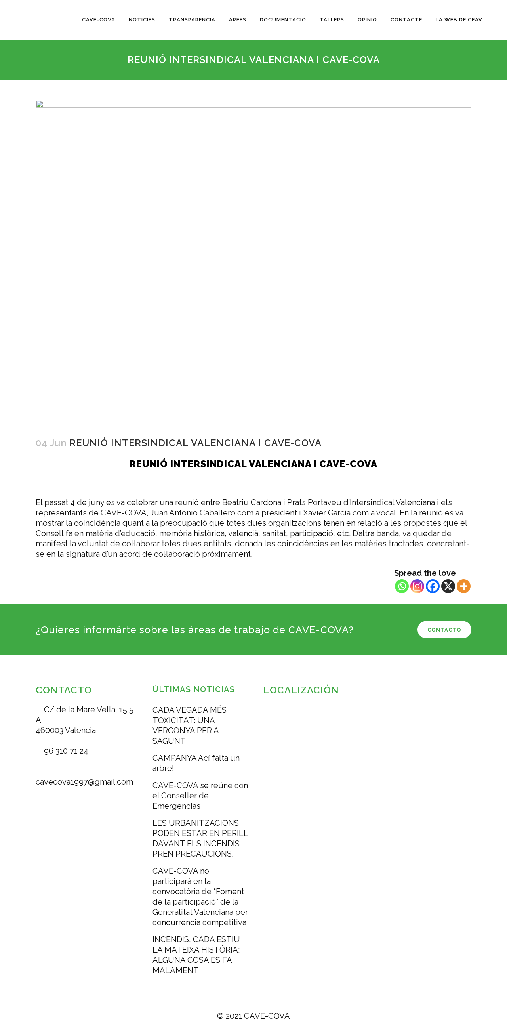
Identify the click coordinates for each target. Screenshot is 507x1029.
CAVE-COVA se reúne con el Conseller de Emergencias (200, 796)
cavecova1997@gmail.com (84, 782)
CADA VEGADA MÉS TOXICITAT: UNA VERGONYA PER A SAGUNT (189, 725)
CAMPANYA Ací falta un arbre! (196, 763)
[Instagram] (417, 586)
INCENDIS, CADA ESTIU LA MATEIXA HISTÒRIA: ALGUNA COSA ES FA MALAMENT (196, 955)
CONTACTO (444, 630)
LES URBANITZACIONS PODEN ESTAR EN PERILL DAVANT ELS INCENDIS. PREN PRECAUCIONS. (200, 838)
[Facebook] (433, 586)
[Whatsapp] (402, 586)
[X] (448, 586)
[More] (464, 586)
